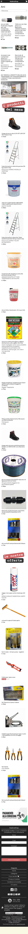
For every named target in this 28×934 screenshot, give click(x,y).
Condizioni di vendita (14, 882)
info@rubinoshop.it (14, 922)
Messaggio (14, 846)
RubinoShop (14, 1)
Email (14, 840)
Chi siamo (14, 885)
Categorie (14, 873)
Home (14, 871)
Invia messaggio (14, 860)
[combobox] (14, 11)
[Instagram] (15, 890)
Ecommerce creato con (14, 924)
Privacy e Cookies (14, 879)
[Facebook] (12, 890)
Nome (14, 835)
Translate (19, 914)
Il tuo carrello (13, 876)
